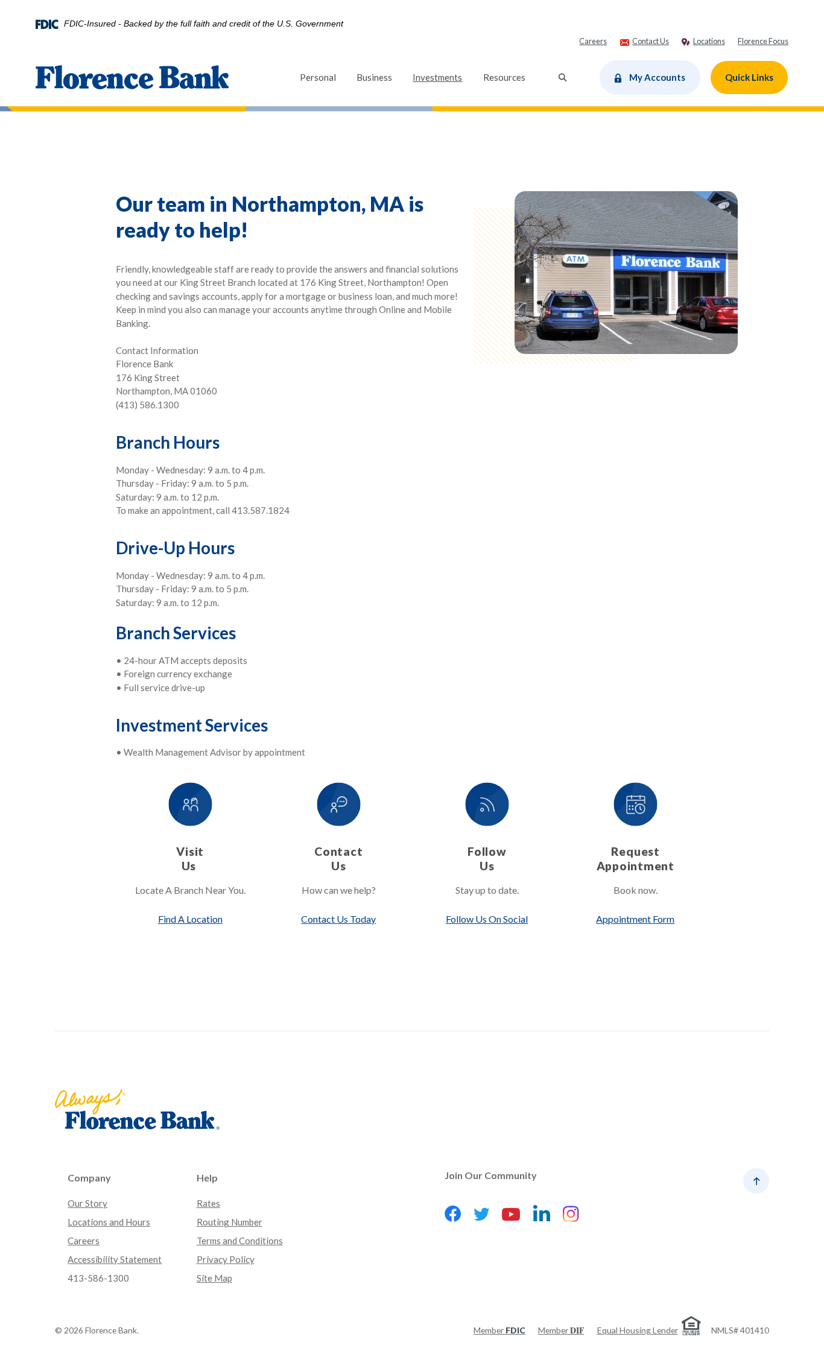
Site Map (214, 1278)
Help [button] (207, 1177)
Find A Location (190, 919)
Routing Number (229, 1221)
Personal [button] (318, 77)
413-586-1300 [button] (98, 1278)
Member (499, 1330)
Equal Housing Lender (637, 1330)
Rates (208, 1203)
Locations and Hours (109, 1221)
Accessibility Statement (115, 1259)
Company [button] (89, 1177)
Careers (84, 1240)
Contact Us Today (338, 919)
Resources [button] (504, 77)
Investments (442, 77)
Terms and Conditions (240, 1240)
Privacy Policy (226, 1259)
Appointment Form (635, 919)
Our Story (87, 1203)
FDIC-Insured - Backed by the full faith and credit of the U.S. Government (203, 24)
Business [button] (374, 77)
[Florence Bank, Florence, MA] (132, 77)
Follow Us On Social (487, 919)
